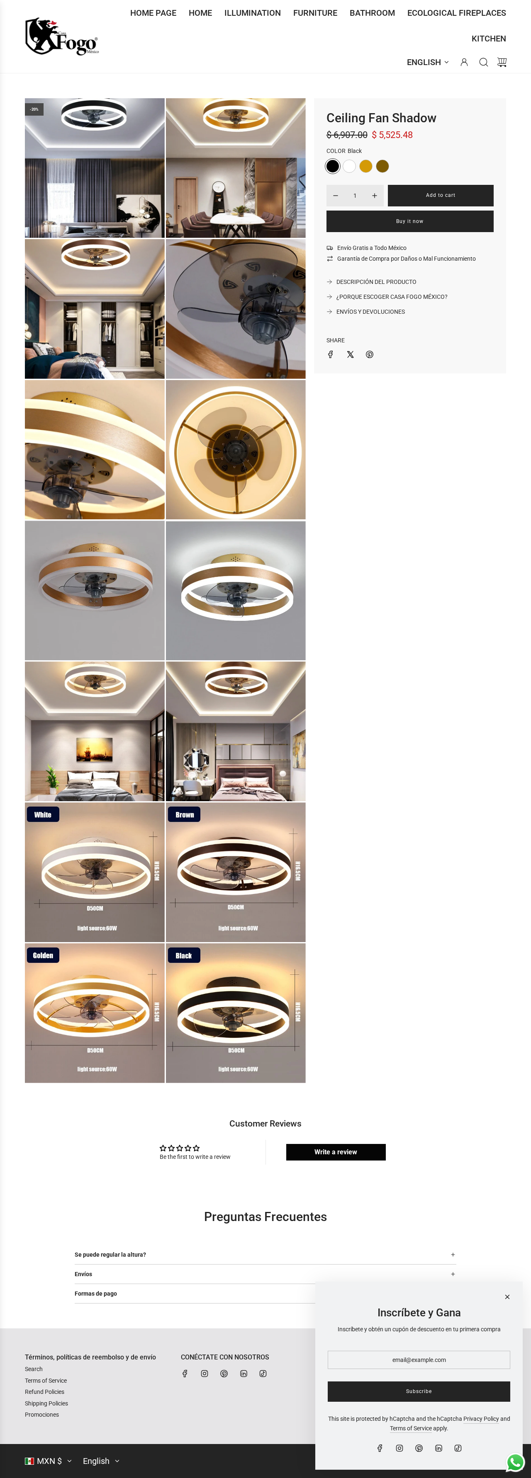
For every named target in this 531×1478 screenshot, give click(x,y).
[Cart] (502, 62)
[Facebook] (185, 1373)
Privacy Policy (481, 1418)
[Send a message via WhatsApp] (515, 1462)
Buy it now (410, 221)
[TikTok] (263, 1373)
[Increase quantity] (374, 196)
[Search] (484, 62)
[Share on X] (350, 355)
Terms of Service (411, 1428)
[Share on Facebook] (331, 355)
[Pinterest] (224, 1373)
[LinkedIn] (243, 1373)
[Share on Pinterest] (369, 355)
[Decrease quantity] (335, 196)
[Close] (507, 1297)
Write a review (335, 1152)
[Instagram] (204, 1373)
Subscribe (419, 1391)
